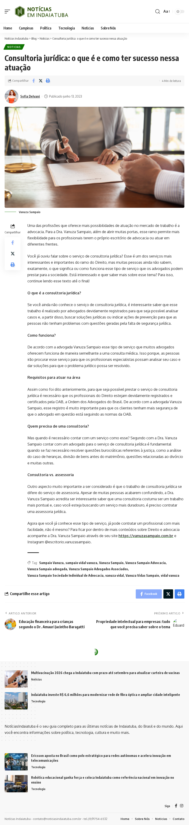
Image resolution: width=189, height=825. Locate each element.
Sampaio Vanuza (51, 563)
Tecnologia (38, 701)
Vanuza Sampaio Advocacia (145, 563)
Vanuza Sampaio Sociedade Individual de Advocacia (65, 575)
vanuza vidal (114, 575)
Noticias (14, 47)
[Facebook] (176, 806)
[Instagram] (181, 806)
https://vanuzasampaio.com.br (145, 535)
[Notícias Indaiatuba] (40, 11)
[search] (157, 11)
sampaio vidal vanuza (81, 563)
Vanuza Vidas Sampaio (142, 575)
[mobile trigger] (8, 11)
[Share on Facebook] (33, 80)
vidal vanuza (170, 575)
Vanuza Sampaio (111, 563)
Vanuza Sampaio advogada (47, 569)
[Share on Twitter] (40, 80)
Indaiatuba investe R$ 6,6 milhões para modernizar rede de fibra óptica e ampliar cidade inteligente (105, 695)
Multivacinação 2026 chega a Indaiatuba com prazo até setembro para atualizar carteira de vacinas (105, 673)
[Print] (47, 80)
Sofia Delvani (30, 96)
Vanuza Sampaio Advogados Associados (98, 569)
